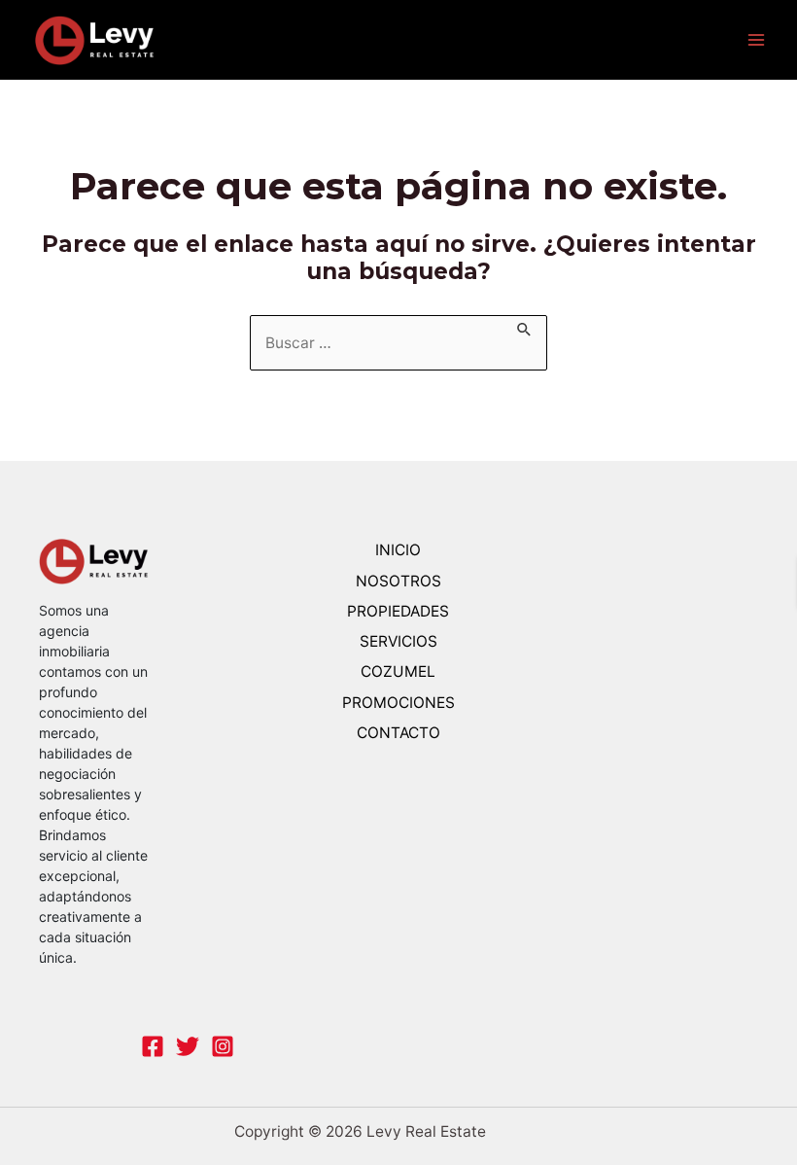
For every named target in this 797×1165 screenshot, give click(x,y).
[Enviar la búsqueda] (525, 326)
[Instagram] (222, 1046)
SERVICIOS (398, 641)
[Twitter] (187, 1046)
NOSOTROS (398, 581)
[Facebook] (152, 1046)
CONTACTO (398, 733)
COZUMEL (398, 671)
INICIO (398, 550)
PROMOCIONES (398, 702)
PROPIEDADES (398, 611)
